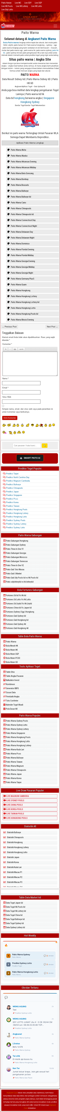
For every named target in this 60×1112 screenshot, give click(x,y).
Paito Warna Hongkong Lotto (23, 308)
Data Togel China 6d (14, 915)
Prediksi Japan (12, 492)
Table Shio (10, 672)
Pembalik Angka (12, 696)
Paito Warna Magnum (15, 766)
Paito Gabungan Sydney (16, 545)
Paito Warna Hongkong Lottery (23, 296)
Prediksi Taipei (12, 474)
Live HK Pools (7, 6)
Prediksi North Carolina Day (17, 477)
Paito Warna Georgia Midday (22, 267)
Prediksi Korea (12, 502)
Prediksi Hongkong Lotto (16, 517)
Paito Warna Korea (13, 778)
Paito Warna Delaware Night (22, 237)
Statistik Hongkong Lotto (17, 852)
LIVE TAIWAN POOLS (15, 813)
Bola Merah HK (12, 646)
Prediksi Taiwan (12, 506)
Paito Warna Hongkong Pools (18, 737)
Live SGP (38, 3)
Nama (5, 378)
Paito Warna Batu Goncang (21, 173)
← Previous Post (9, 327)
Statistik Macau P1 (14, 872)
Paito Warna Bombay (19, 179)
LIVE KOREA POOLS (14, 809)
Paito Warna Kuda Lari (15, 749)
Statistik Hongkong (15, 842)
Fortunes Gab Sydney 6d (16, 616)
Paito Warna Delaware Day (21, 232)
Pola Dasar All (11, 709)
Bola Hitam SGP (12, 654)
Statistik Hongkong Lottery (18, 847)
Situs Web (6, 397)
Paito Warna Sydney (22, 1038)
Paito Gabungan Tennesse (17, 561)
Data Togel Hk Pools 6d (15, 907)
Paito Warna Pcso (13, 753)
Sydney (35, 101)
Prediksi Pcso (12, 499)
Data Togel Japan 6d (14, 903)
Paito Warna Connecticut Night (23, 226)
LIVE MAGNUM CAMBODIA (17, 796)
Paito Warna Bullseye (19, 191)
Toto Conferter (12, 700)
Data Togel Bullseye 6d (15, 919)
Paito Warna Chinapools (20, 208)
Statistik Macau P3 (14, 882)
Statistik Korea (13, 862)
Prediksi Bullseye (13, 484)
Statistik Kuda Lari (14, 867)
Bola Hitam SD (12, 662)
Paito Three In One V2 (15, 565)
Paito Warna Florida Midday (22, 255)
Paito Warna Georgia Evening (22, 261)
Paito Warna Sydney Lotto (16, 725)
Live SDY (27, 3)
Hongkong (26, 101)
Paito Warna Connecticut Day (23, 220)
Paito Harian (6, 3)
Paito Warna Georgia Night (21, 273)
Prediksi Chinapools (14, 488)
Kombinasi (10, 684)
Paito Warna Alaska (18, 155)
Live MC (18, 3)
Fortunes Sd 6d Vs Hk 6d (16, 595)
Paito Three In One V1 (15, 549)
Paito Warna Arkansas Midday (23, 167)
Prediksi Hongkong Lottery (17, 513)
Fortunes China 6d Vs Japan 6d (19, 608)
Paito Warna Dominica (19, 243)
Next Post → (52, 327)
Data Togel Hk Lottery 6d (16, 911)
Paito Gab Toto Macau (15, 569)
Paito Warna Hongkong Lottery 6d (24, 302)
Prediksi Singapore (14, 495)
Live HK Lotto (36, 6)
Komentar (7, 344)
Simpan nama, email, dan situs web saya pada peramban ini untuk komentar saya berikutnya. (27, 410)
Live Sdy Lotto (7, 9)
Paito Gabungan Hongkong (17, 541)
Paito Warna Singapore (15, 733)
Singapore (49, 98)
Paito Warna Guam (18, 284)
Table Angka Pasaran (14, 676)
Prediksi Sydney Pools (15, 520)
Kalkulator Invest (12, 680)
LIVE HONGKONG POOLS (17, 818)
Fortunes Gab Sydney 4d (16, 624)
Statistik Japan (13, 857)
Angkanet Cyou (12, 1093)
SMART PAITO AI (30, 458)
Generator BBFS (12, 688)
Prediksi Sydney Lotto (15, 527)
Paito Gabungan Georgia (16, 553)
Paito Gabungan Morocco (16, 557)
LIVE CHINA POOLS (14, 805)
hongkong (19, 98)
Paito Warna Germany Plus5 (22, 278)
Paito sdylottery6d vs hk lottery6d (19, 582)
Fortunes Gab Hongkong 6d (17, 620)
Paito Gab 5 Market (14, 573)
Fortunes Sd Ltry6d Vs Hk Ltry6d (19, 603)
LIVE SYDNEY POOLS (15, 800)
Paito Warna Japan (14, 774)
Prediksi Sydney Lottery (16, 524)
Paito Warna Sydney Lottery (17, 729)
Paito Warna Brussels (19, 185)
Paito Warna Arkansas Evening (23, 161)
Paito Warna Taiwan (14, 762)
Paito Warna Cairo (18, 202)
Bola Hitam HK (12, 650)
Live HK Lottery (22, 6)
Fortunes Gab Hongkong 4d (17, 628)
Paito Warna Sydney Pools (17, 721)
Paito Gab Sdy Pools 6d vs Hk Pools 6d (22, 577)
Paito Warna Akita (18, 150)
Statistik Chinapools (15, 837)
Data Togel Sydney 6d (15, 923)
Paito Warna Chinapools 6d (22, 214)
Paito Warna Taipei (13, 782)
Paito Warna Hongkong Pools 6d (24, 314)
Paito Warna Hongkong (20, 290)
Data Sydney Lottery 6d (15, 927)
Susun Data (11, 692)
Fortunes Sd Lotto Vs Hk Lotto (18, 599)
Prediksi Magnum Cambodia (18, 481)
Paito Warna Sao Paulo (23, 1078)
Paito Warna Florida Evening (22, 249)
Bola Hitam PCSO (13, 658)
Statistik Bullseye (14, 832)
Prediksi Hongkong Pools (16, 509)
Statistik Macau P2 (14, 877)
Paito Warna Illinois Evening (22, 319)
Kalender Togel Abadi (14, 705)
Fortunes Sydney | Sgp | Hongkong (20, 612)
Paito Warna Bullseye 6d (20, 196)
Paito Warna (30, 33)
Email (5, 388)
